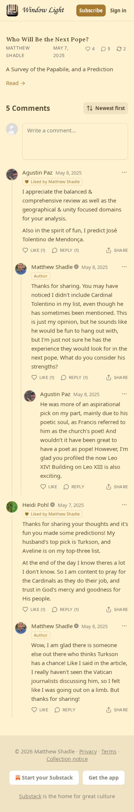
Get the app (104, 777)
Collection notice (67, 758)
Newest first (110, 108)
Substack (30, 796)
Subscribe (91, 10)
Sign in (118, 10)
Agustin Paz (37, 172)
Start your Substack (47, 777)
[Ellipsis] (124, 172)
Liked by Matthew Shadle (55, 181)
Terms (109, 751)
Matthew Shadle (18, 51)
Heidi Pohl (35, 504)
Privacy (88, 751)
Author (41, 276)
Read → (15, 83)
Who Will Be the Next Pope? (47, 39)
